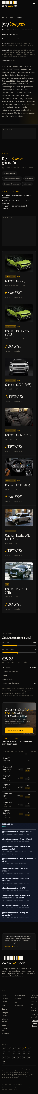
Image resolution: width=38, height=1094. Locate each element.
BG (24, 1057)
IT (29, 1048)
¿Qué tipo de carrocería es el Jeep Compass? (16, 207)
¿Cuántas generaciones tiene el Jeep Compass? (17, 196)
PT (14, 1053)
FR (19, 1048)
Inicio (4, 18)
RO (9, 1048)
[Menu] (34, 4)
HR (9, 1053)
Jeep (12, 18)
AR (4, 1062)
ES (24, 1048)
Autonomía (27, 184)
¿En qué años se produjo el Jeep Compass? (15, 201)
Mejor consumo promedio (12, 179)
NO (9, 1057)
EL (19, 1057)
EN (4, 1048)
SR (4, 1053)
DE (14, 1048)
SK (29, 1053)
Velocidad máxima (9, 173)
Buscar (4, 1009)
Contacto (18, 999)
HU (4, 1057)
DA (29, 1057)
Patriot (12, 60)
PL (19, 1053)
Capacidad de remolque (11, 184)
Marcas (4, 1005)
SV (14, 1057)
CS (24, 1053)
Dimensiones (29, 179)
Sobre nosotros (20, 995)
